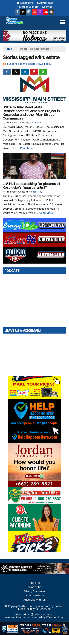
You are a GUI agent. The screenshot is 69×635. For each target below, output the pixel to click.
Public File (35, 582)
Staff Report (36, 122)
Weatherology (55, 617)
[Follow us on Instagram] (28, 12)
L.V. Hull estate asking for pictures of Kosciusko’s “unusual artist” (31, 186)
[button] (62, 22)
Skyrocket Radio (44, 614)
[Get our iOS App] (51, 12)
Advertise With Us (27, 6)
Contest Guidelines (34, 595)
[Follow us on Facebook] (17, 12)
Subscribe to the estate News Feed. (29, 63)
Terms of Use (34, 587)
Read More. (27, 148)
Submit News (45, 2)
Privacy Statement (34, 591)
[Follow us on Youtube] (34, 12)
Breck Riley (36, 191)
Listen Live (26, 2)
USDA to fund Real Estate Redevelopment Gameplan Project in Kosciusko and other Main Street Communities (31, 112)
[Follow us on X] (23, 12)
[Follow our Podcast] (40, 12)
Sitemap (47, 6)
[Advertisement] (34, 35)
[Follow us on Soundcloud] (45, 12)
